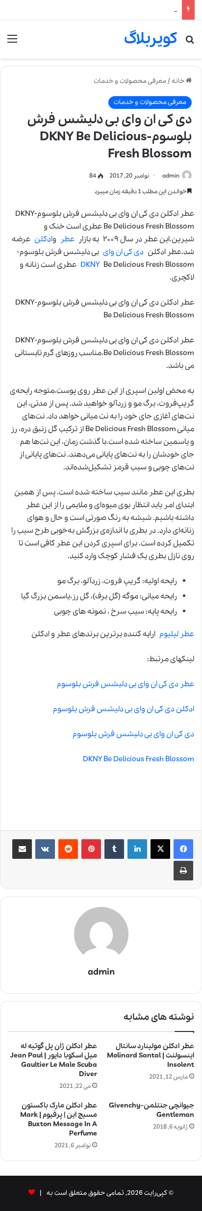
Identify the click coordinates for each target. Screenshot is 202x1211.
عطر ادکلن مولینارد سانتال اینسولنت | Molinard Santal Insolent (150, 1055)
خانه (179, 81)
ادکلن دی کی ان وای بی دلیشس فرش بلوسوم (123, 709)
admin (170, 176)
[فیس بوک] (183, 849)
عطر (67, 239)
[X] (160, 849)
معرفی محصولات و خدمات (130, 81)
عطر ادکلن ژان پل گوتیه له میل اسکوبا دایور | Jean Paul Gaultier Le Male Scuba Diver (53, 1060)
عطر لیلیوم (176, 634)
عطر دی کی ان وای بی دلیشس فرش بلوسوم (125, 684)
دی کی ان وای (123, 252)
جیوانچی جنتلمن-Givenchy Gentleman (151, 1110)
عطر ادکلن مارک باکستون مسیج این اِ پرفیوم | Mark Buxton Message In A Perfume (58, 1119)
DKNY (90, 264)
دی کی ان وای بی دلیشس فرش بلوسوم (133, 734)
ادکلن (43, 239)
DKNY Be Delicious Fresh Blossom (138, 759)
